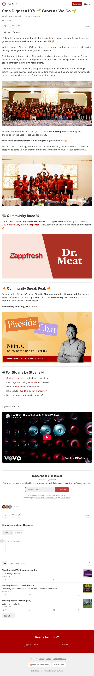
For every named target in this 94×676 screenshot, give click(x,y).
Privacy (42, 658)
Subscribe (77, 4)
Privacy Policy (65, 498)
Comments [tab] (7, 533)
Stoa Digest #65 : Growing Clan (18, 585)
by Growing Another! (11, 573)
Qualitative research (16, 378)
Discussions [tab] (20, 563)
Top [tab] (4, 563)
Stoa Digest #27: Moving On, (16, 600)
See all (7, 616)
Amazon (15, 386)
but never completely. (11, 604)
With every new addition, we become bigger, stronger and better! (29, 588)
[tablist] (12, 532)
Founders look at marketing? (33, 391)
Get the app (59, 665)
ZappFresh (34, 225)
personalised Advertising (24, 395)
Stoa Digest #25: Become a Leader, (19, 570)
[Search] (89, 563)
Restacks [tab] (18, 533)
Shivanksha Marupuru (34, 221)
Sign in (87, 4)
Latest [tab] (11, 563)
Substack (35, 671)
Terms (48, 658)
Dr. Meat (59, 221)
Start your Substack (40, 665)
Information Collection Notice (46, 498)
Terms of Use (59, 495)
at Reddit (33, 382)
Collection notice (59, 658)
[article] (47, 575)
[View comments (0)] (13, 26)
